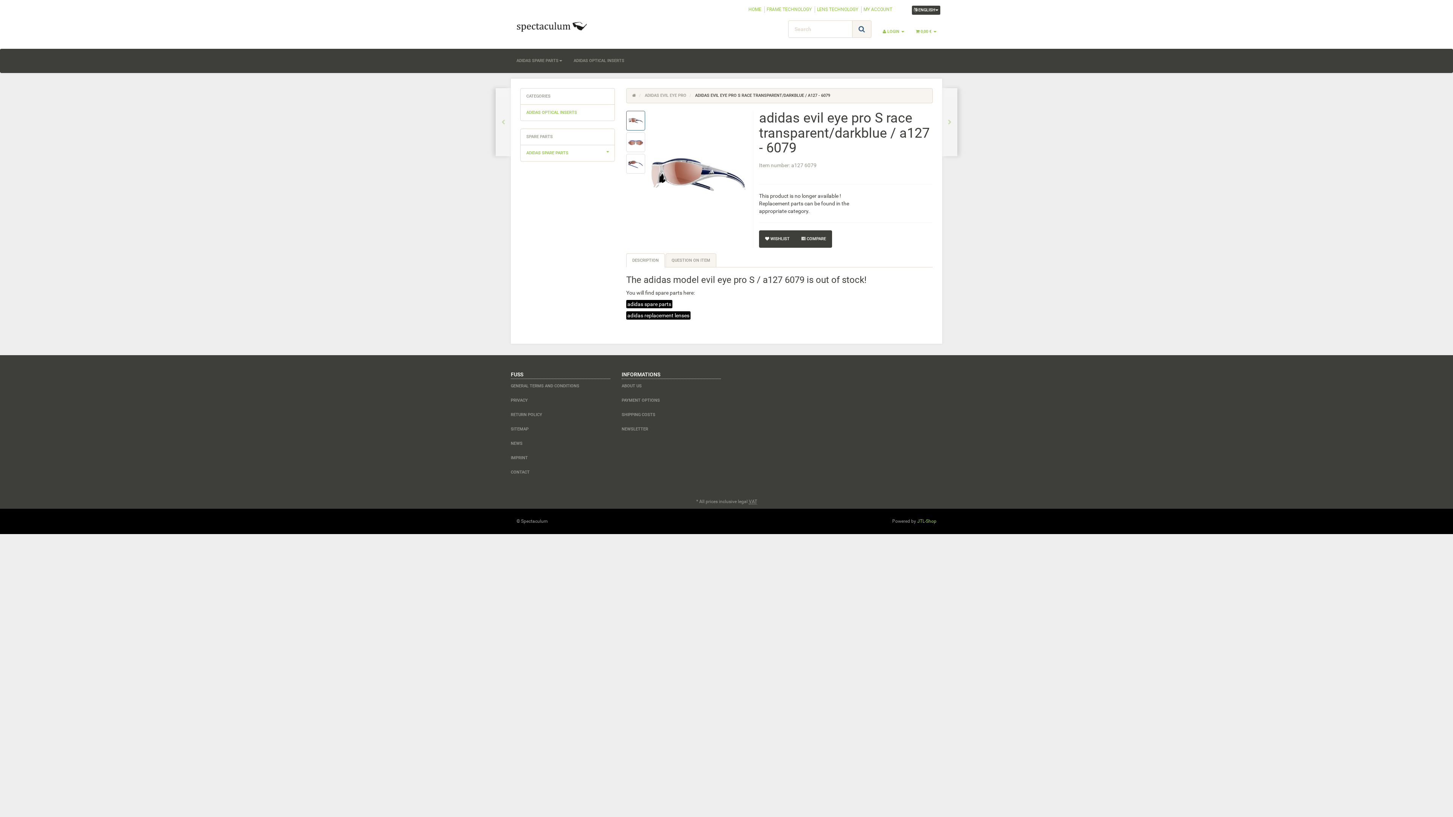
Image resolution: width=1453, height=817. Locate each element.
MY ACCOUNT (877, 9)
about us (632, 386)
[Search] (862, 29)
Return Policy (526, 414)
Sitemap (520, 429)
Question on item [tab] (691, 260)
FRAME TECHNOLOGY (789, 9)
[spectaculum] (579, 26)
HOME (754, 9)
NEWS (517, 443)
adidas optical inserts (599, 60)
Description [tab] (645, 260)
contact (520, 472)
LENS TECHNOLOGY (837, 9)
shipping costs (638, 414)
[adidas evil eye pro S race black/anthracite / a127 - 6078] (503, 122)
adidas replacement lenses (658, 315)
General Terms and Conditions (545, 386)
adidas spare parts (537, 60)
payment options (641, 400)
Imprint (519, 457)
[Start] (634, 95)
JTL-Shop (927, 521)
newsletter (635, 429)
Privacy (519, 400)
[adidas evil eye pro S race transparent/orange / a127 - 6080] (949, 122)
